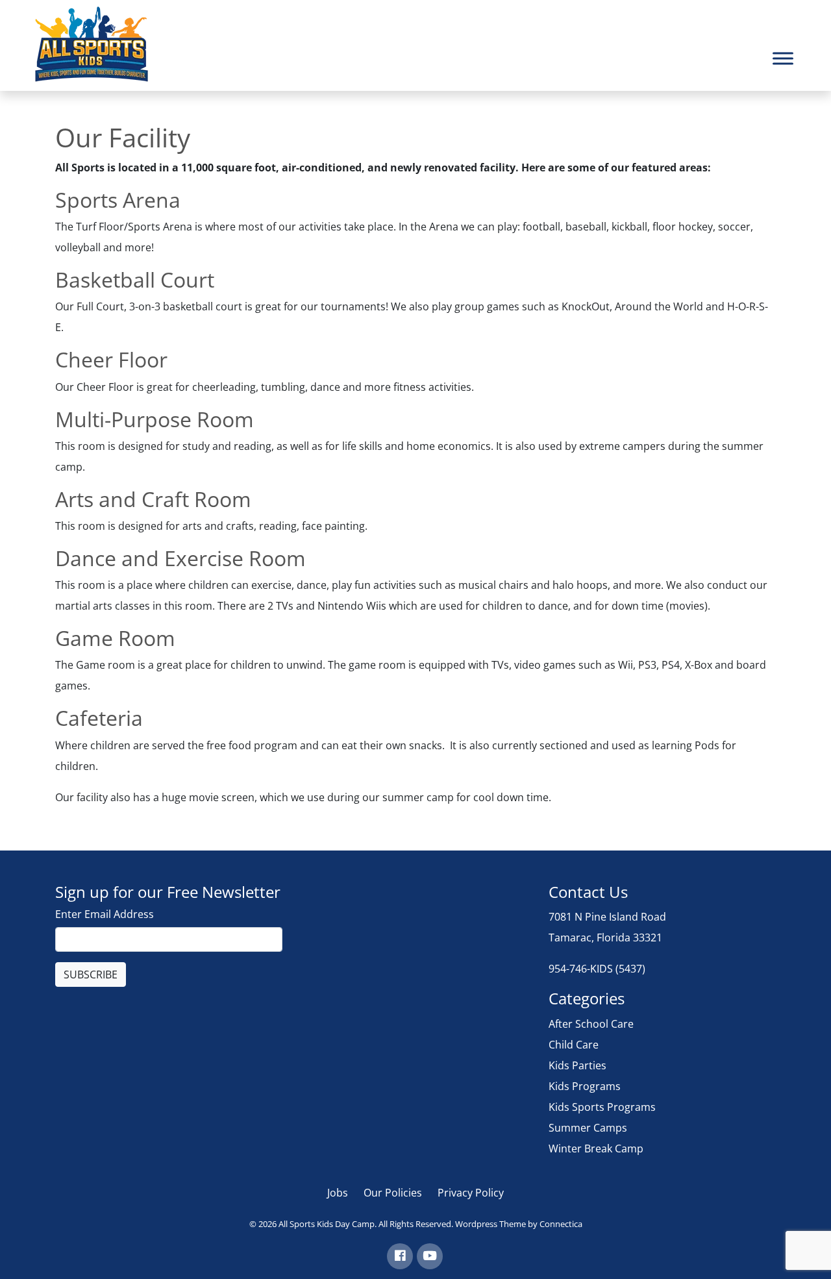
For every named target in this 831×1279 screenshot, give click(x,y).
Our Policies (393, 1193)
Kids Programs (585, 1086)
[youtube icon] (430, 1256)
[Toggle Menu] (783, 58)
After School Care (591, 1024)
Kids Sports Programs (602, 1107)
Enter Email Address (104, 914)
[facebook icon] (400, 1256)
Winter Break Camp (596, 1148)
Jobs (337, 1193)
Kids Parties (577, 1065)
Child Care (574, 1044)
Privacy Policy (471, 1193)
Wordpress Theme (490, 1224)
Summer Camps (588, 1128)
